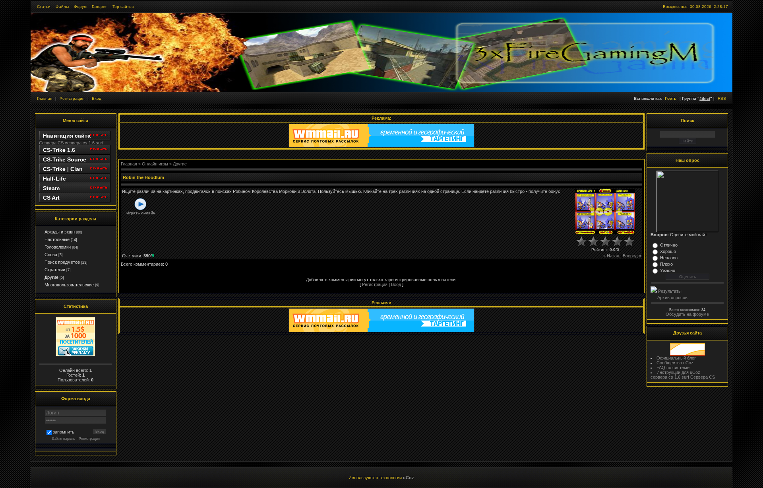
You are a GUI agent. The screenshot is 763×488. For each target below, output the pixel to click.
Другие (51, 277)
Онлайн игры (155, 163)
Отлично (669, 245)
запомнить (63, 432)
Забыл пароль (63, 439)
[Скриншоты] (605, 211)
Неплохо (669, 257)
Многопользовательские (69, 284)
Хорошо (668, 251)
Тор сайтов (123, 6)
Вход (96, 98)
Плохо (666, 264)
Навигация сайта (67, 135)
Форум (80, 6)
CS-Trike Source (64, 159)
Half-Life (54, 178)
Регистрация (72, 98)
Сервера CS (51, 142)
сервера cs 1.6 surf (84, 142)
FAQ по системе (672, 367)
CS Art (51, 197)
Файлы (62, 6)
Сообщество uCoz (674, 362)
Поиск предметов (62, 262)
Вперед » (632, 255)
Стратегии (55, 269)
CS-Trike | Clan (63, 169)
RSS (722, 98)
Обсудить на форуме (687, 314)
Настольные (57, 239)
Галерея (99, 6)
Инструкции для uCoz (678, 372)
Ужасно (667, 270)
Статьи (43, 6)
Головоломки (58, 247)
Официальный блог (676, 358)
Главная (44, 98)
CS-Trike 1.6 (59, 150)
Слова (51, 254)
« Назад (611, 255)
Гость (670, 98)
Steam (51, 188)
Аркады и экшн (60, 231)
